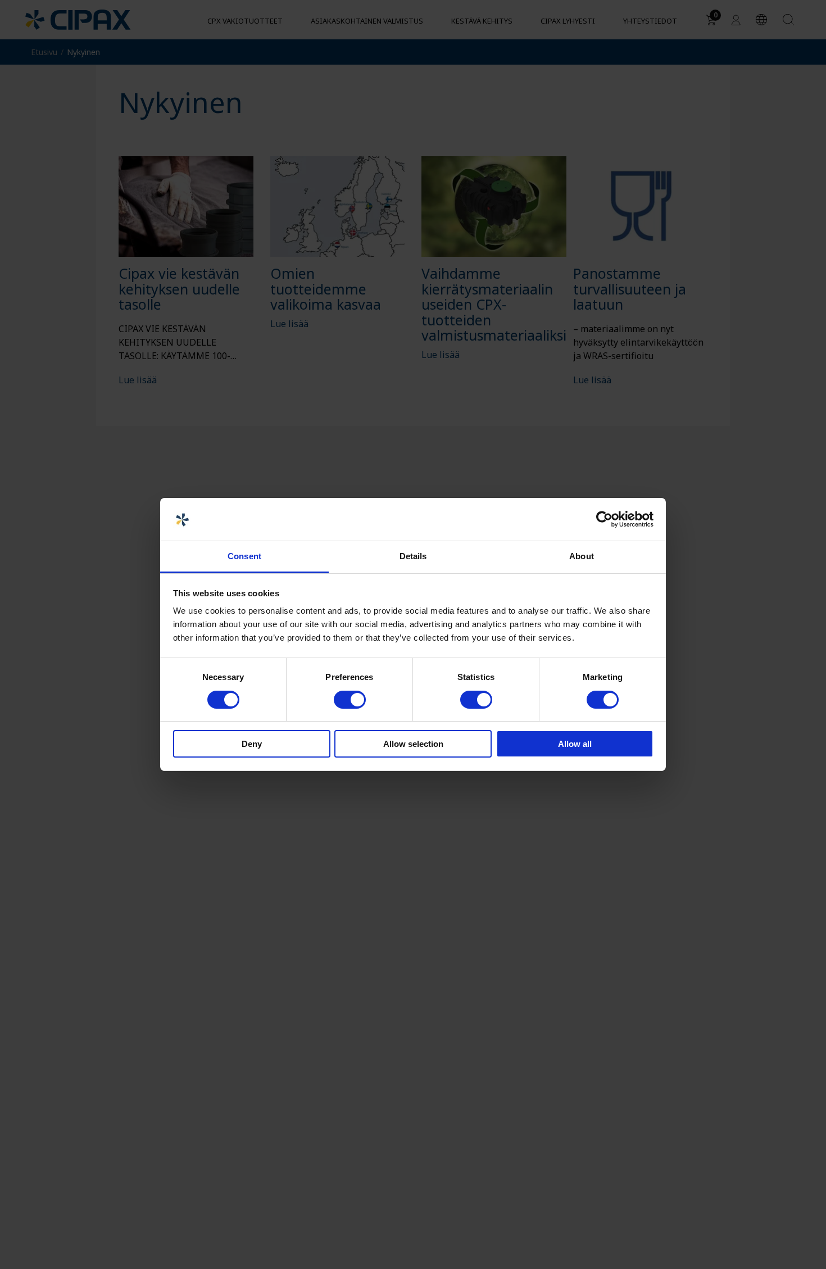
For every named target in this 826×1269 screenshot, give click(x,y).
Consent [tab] (244, 556)
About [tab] (581, 556)
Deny (252, 744)
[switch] (350, 700)
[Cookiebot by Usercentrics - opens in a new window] (604, 519)
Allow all (575, 744)
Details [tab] (413, 556)
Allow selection (413, 744)
